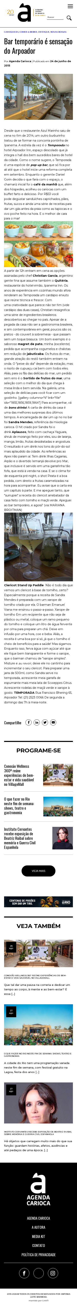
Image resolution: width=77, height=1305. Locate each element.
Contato (38, 1245)
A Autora (38, 1227)
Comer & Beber (28, 32)
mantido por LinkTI (38, 1300)
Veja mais (38, 870)
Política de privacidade (39, 1254)
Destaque (43, 32)
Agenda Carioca (38, 1218)
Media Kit (38, 1236)
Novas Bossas (58, 32)
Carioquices (11, 32)
